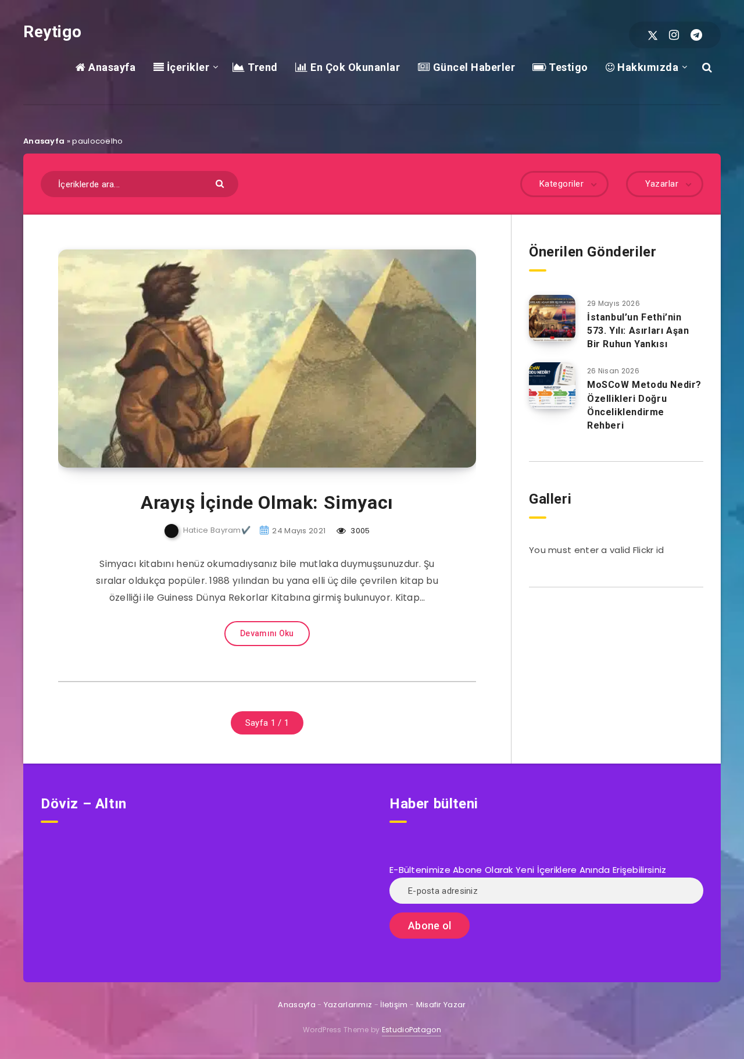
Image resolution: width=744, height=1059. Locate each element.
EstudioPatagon (411, 1030)
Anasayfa (110, 67)
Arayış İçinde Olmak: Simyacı (267, 502)
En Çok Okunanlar (354, 67)
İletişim (393, 1004)
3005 (359, 530)
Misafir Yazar (441, 1004)
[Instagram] (674, 34)
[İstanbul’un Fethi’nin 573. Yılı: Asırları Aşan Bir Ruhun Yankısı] (552, 318)
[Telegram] (696, 34)
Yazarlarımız (348, 1004)
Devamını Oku (267, 633)
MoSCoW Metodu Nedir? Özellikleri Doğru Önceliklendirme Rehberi (644, 405)
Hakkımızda (646, 67)
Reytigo (52, 31)
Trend (261, 67)
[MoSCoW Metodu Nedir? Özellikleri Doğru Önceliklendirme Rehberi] (552, 385)
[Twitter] (653, 34)
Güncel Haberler (472, 67)
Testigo (567, 67)
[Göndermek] (221, 183)
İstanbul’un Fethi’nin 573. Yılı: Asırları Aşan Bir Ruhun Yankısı (638, 331)
